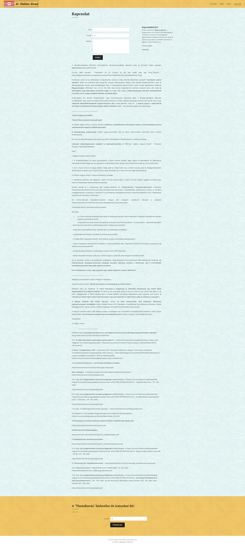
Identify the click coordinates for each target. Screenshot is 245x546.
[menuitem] (214, 4)
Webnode (122, 542)
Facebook (145, 49)
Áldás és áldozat (160, 30)
